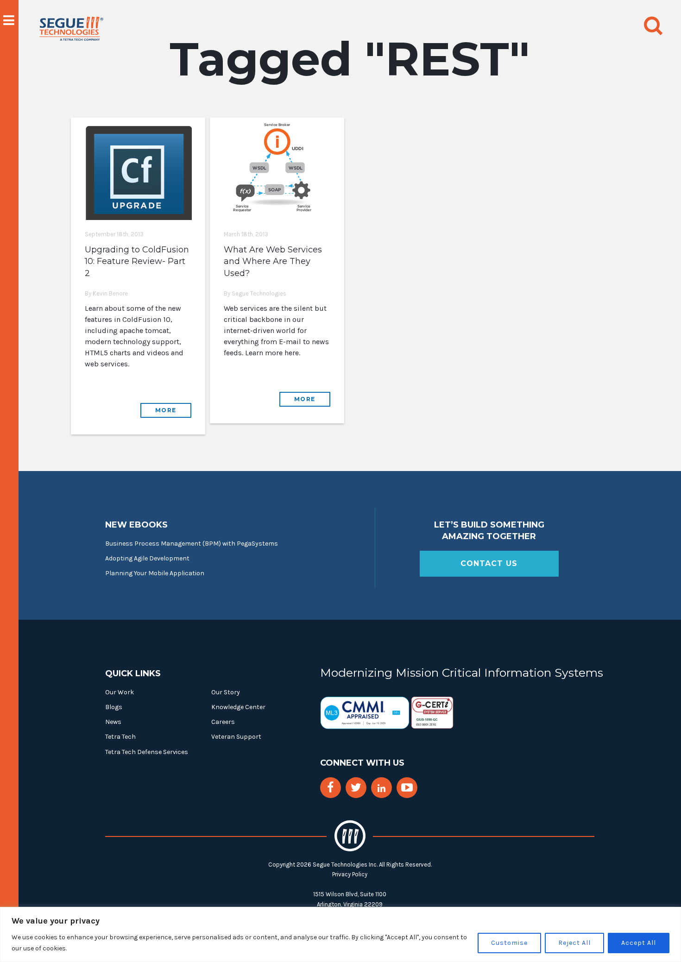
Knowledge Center (238, 707)
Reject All (574, 943)
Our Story (225, 692)
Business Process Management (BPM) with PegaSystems (191, 543)
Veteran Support (236, 737)
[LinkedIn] (381, 788)
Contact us (488, 563)
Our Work (119, 692)
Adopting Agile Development (147, 558)
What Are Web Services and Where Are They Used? (273, 261)
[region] (340, 934)
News (113, 722)
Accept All (638, 943)
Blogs (113, 707)
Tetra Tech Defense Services (146, 752)
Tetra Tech (120, 737)
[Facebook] (330, 787)
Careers (223, 722)
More (166, 410)
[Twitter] (356, 787)
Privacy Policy (349, 874)
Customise (509, 943)
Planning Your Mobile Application (154, 573)
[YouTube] (407, 787)
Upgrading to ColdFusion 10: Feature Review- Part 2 (137, 261)
